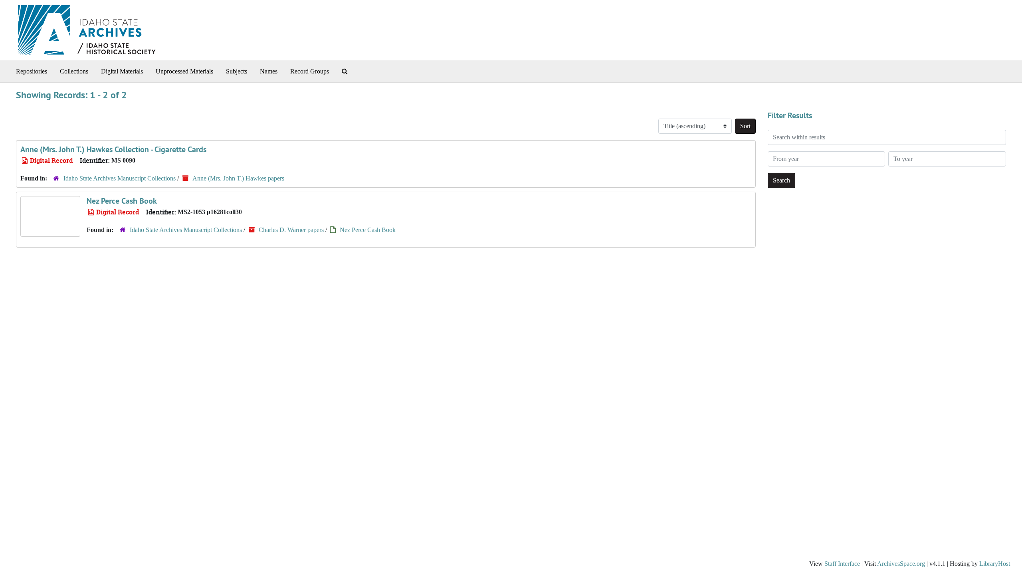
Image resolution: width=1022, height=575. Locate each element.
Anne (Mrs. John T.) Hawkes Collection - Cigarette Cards (113, 149)
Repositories (31, 71)
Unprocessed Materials (184, 71)
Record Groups (309, 71)
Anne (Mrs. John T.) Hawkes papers (238, 178)
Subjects (236, 71)
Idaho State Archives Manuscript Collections (119, 178)
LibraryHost (994, 563)
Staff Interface (842, 563)
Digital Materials (122, 71)
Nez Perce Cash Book (122, 201)
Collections (74, 71)
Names (268, 71)
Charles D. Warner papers (291, 229)
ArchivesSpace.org (901, 563)
